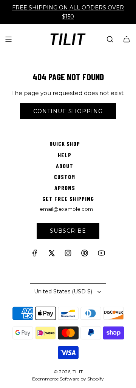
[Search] (110, 39)
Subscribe (68, 230)
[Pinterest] (84, 255)
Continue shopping (68, 111)
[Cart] (126, 39)
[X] (51, 255)
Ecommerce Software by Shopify (68, 379)
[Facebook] (34, 255)
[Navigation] (8, 39)
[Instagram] (68, 255)
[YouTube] (101, 255)
